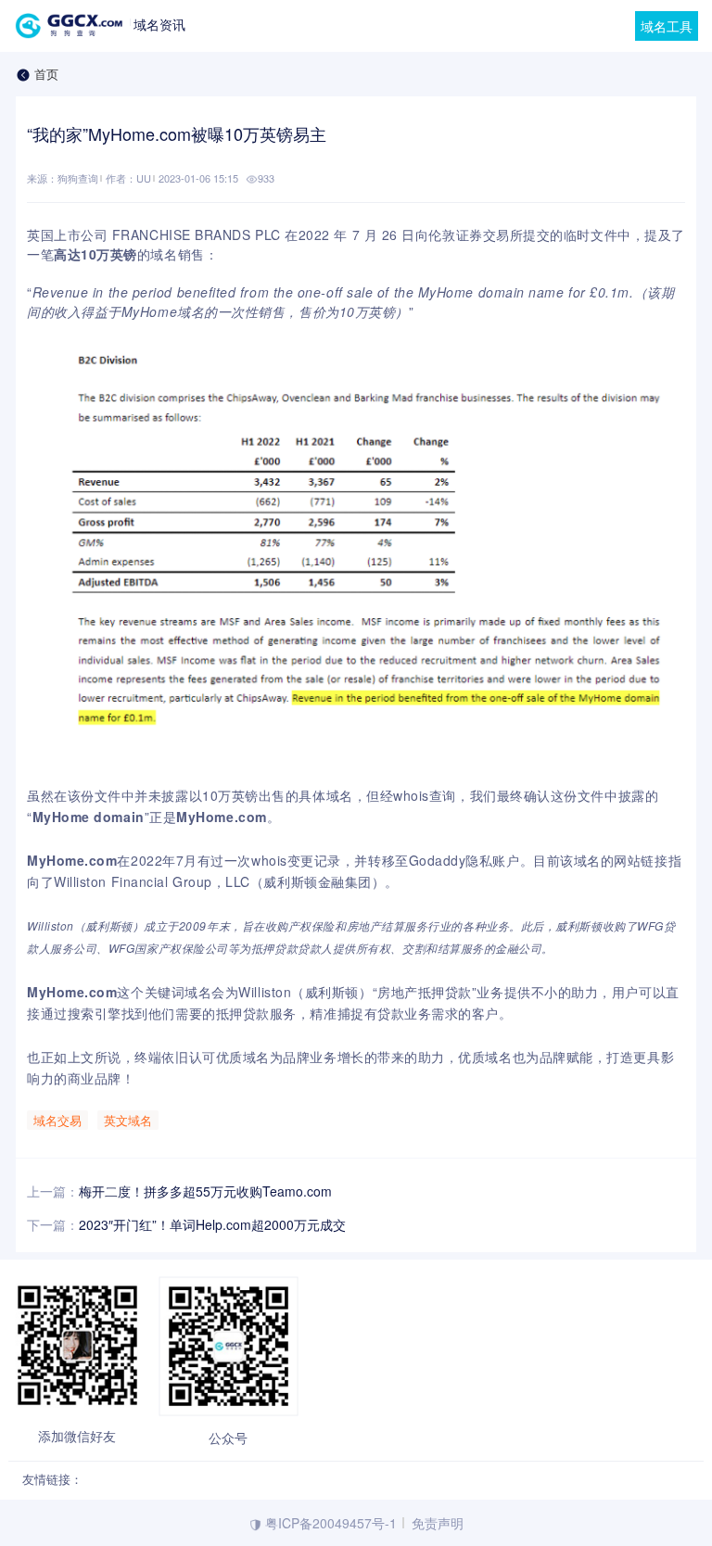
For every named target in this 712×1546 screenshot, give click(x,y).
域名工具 (667, 26)
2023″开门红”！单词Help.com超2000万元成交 (212, 1224)
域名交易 (57, 1120)
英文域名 (128, 1120)
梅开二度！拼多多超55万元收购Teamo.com (205, 1191)
